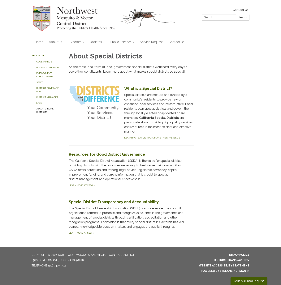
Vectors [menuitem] (76, 42)
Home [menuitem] (38, 42)
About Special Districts (45, 110)
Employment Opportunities (45, 75)
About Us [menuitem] (55, 42)
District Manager (47, 97)
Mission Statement (47, 67)
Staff (39, 82)
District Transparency (231, 260)
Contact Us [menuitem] (176, 42)
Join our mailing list (249, 281)
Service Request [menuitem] (151, 42)
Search (243, 17)
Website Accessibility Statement (224, 265)
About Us (38, 55)
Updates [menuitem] (96, 42)
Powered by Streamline (219, 270)
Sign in (244, 270)
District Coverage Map (47, 90)
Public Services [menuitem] (121, 42)
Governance (44, 61)
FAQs (39, 103)
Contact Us (241, 10)
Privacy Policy (238, 254)
